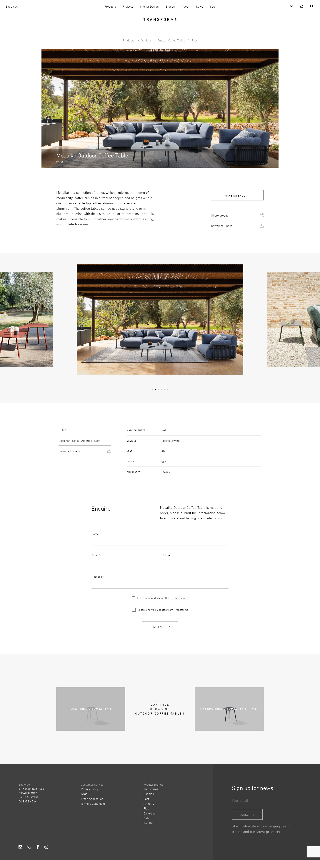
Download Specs (221, 225)
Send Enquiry (160, 626)
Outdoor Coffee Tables (171, 40)
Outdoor (146, 40)
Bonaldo (149, 793)
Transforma (151, 789)
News (199, 6)
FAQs (84, 793)
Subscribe (247, 814)
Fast (194, 40)
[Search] (310, 6)
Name (95, 533)
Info (64, 430)
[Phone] (29, 847)
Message (96, 576)
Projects (128, 6)
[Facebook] (38, 847)
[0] (301, 6)
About (185, 6)
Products (110, 6)
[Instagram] (46, 847)
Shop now (12, 6)
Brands (170, 6)
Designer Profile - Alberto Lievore (79, 440)
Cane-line (150, 813)
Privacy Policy (178, 597)
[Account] (293, 6)
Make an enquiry (237, 195)
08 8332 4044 (28, 801)
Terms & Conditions (93, 803)
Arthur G (149, 803)
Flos (146, 808)
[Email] (20, 847)
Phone (166, 555)
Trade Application (92, 798)
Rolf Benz (150, 823)
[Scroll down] (160, 160)
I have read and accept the (162, 597)
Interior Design (149, 6)
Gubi (146, 818)
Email (94, 555)
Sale (213, 6)
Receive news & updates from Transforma (162, 609)
